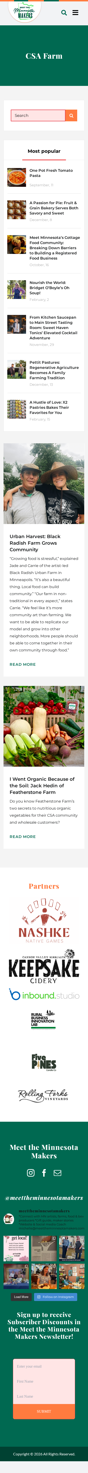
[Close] (73, 701)
